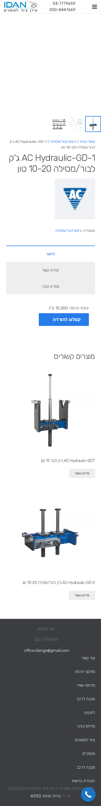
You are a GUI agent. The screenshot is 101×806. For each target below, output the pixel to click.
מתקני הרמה (85, 671)
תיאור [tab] (50, 254)
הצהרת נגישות (83, 780)
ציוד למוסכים (85, 740)
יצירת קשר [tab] (50, 270)
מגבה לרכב (85, 698)
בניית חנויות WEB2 (45, 796)
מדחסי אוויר (86, 685)
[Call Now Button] (88, 794)
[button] (8, 22)
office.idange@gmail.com (46, 650)
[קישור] (20, 6)
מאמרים (88, 753)
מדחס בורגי (86, 726)
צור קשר (88, 658)
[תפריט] (94, 7)
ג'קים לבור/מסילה (63, 141)
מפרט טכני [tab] (50, 286)
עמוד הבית (87, 141)
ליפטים (89, 712)
